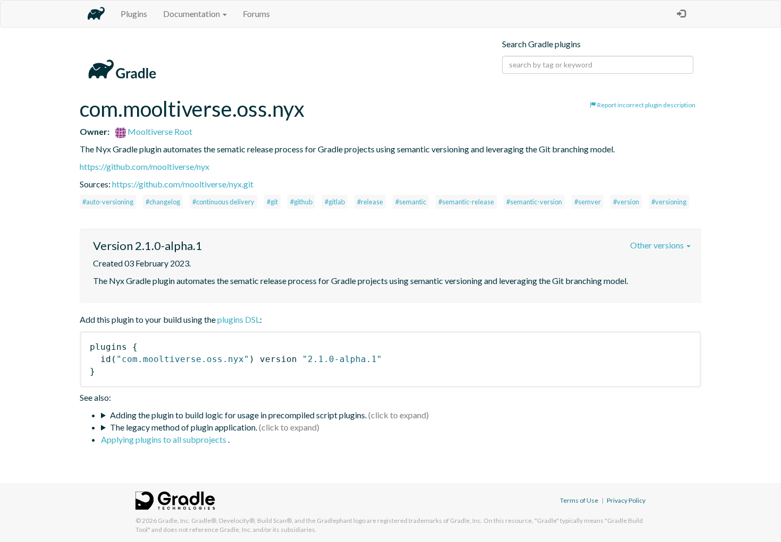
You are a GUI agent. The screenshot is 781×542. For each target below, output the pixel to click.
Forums (256, 13)
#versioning (668, 201)
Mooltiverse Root (159, 131)
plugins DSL (238, 319)
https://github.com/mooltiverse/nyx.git (182, 184)
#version (626, 201)
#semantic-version (534, 201)
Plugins (134, 13)
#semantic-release (466, 201)
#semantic (410, 201)
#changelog (163, 201)
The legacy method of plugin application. (183, 427)
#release (370, 201)
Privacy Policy (626, 500)
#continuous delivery (223, 201)
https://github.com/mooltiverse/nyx (144, 166)
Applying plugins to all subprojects (164, 439)
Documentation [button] (192, 13)
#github (301, 201)
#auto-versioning (107, 201)
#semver (587, 201)
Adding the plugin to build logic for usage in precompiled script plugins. (238, 415)
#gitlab (335, 201)
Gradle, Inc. (174, 520)
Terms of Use (579, 500)
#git (272, 201)
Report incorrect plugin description (645, 105)
